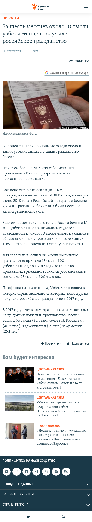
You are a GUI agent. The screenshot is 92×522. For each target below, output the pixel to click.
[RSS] (66, 472)
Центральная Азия (50, 369)
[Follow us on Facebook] (26, 472)
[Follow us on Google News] (56, 472)
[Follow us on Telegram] (36, 472)
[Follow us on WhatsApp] (46, 472)
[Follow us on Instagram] (16, 472)
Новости (11, 19)
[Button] (79, 60)
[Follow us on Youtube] (7, 472)
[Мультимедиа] (28, 516)
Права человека (48, 426)
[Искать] (63, 516)
